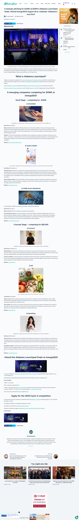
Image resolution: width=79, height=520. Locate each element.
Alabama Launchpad (13, 85)
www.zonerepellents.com (13, 220)
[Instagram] (65, 2)
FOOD (37, 3)
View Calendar (67, 52)
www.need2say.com (12, 353)
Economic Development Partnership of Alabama (32, 80)
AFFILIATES (53, 3)
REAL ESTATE (47, 3)
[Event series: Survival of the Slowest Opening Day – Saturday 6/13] (70, 28)
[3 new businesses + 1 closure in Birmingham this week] (15, 472)
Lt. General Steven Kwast (35, 389)
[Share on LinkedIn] (10, 24)
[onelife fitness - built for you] (68, 15)
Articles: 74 (31, 446)
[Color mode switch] (74, 3)
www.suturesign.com (12, 185)
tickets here (32, 88)
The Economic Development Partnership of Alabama (25, 373)
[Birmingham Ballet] (39, 516)
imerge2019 (28, 85)
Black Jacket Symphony (21, 387)
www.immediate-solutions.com (15, 142)
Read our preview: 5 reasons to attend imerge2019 (15, 88)
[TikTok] (68, 2)
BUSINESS (26, 3)
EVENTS (31, 3)
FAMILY (42, 3)
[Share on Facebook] (6, 24)
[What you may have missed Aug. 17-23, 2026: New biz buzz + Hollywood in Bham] (64, 472)
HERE (45, 377)
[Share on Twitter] (14, 24)
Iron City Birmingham (37, 85)
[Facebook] (63, 2)
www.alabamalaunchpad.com (22, 406)
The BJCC (65, 49)
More (59, 3)
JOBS (20, 3)
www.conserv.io (11, 262)
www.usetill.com (11, 310)
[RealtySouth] (39, 501)
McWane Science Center (67, 32)
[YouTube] (63, 4)
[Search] (72, 3)
